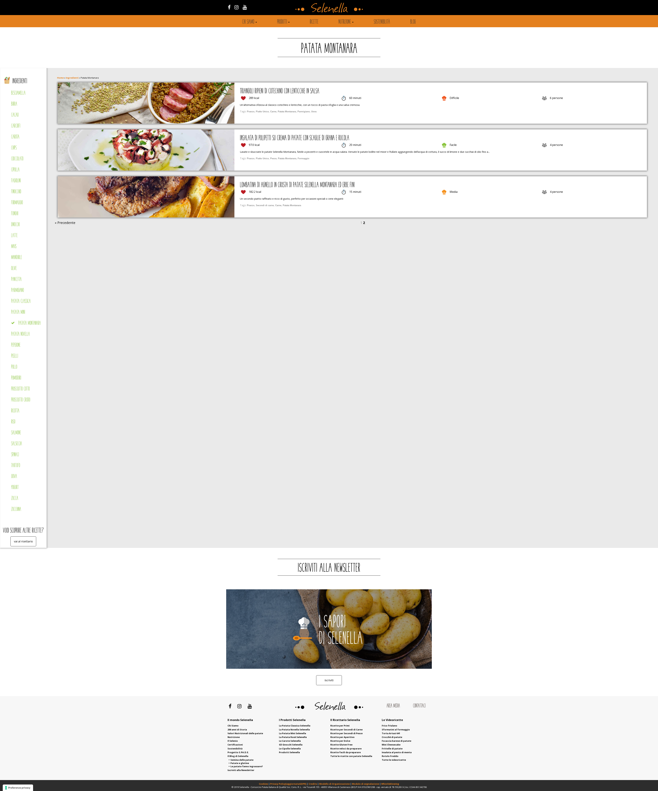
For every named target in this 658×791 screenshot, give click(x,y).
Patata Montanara (29, 323)
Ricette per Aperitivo (342, 737)
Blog (413, 22)
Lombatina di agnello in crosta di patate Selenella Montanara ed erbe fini (297, 185)
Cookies (263, 783)
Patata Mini (18, 312)
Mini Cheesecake (391, 744)
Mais (13, 247)
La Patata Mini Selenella (292, 733)
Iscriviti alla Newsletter (241, 770)
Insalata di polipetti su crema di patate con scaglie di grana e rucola (294, 138)
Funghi (14, 214)
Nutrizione (344, 22)
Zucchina (16, 509)
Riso (13, 422)
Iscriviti (329, 680)
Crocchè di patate (392, 737)
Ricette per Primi (340, 725)
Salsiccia (16, 444)
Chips (14, 148)
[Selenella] (329, 7)
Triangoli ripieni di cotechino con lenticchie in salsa (279, 91)
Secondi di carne (265, 205)
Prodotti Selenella (289, 752)
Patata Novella (20, 334)
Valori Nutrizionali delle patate (245, 733)
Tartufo (15, 466)
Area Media (393, 706)
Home (60, 77)
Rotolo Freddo (390, 756)
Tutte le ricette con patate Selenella (351, 756)
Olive (14, 269)
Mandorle (16, 258)
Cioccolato (17, 159)
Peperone (15, 345)
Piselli (14, 356)
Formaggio (17, 203)
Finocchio (16, 192)
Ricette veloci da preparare (346, 748)
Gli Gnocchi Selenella (290, 744)
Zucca (14, 498)
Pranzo (250, 111)
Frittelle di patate (392, 748)
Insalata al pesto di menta (397, 752)
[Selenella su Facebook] (229, 7)
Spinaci (15, 455)
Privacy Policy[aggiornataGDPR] (288, 783)
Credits (313, 783)
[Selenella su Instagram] (236, 7)
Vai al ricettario (23, 541)
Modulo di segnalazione (366, 783)
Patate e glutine (239, 763)
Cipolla (15, 170)
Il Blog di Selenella (238, 756)
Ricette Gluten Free (341, 744)
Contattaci (419, 706)
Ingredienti (19, 81)
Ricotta (15, 411)
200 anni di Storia (237, 729)
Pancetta (16, 279)
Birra (14, 104)
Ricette (314, 22)
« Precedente (65, 222)
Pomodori (16, 378)
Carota (15, 137)
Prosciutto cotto (20, 389)
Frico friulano (389, 725)
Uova (14, 477)
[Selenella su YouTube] (244, 7)
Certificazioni (235, 744)
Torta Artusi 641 (391, 733)
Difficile (454, 98)
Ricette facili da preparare (345, 752)
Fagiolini (16, 181)
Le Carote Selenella (290, 740)
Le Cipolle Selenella (290, 748)
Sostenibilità (382, 22)
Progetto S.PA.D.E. (238, 752)
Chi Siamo (233, 725)
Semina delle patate (241, 759)
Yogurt (15, 488)
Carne (273, 111)
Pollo (14, 367)
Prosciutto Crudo (20, 400)
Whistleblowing (390, 783)
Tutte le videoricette (394, 759)
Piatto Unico (262, 111)
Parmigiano (17, 290)
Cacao (15, 115)
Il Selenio (233, 740)
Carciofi (15, 126)
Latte (14, 236)
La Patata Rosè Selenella (293, 737)
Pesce (273, 158)
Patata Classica (21, 301)
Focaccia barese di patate (396, 740)
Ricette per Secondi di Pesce (346, 733)
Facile (453, 145)
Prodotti (282, 22)
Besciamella (18, 93)
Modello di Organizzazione (334, 783)
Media (454, 192)
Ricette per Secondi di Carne (346, 729)
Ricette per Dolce (340, 740)
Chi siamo (248, 22)
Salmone (16, 433)
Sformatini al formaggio (396, 729)
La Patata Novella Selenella (294, 729)
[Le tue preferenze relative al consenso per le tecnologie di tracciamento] (18, 787)
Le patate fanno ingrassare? (246, 766)
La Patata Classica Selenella (294, 725)
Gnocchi (15, 225)
